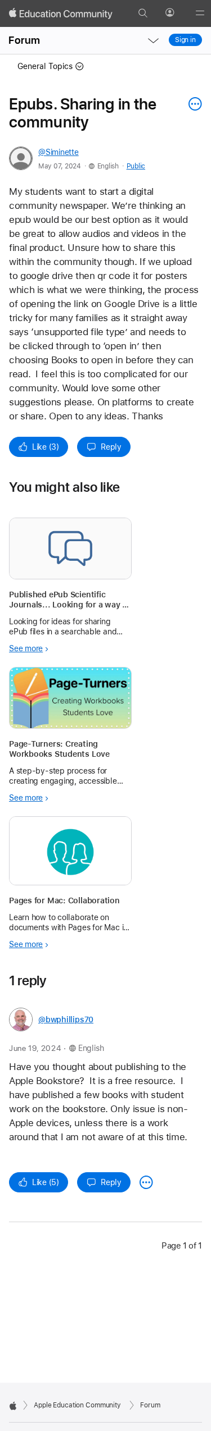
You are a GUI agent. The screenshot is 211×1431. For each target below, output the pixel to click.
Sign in (185, 40)
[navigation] (153, 40)
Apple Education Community (77, 1405)
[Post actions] (192, 104)
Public (136, 166)
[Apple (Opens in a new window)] (13, 1406)
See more (26, 648)
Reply (111, 446)
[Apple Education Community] (61, 13)
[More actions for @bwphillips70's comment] (146, 1182)
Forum (24, 40)
